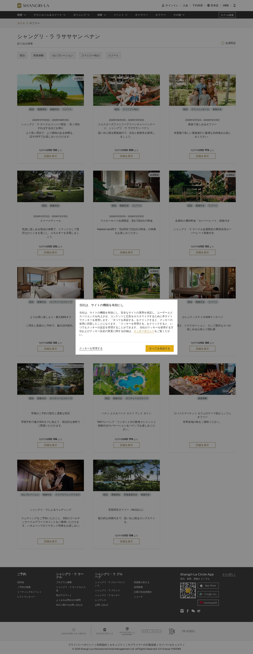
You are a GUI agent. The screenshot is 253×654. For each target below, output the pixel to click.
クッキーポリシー (144, 331)
